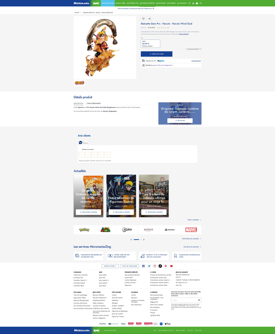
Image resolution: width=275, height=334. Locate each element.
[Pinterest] (166, 266)
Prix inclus (193, 49)
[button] (108, 3)
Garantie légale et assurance (166, 330)
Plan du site (198, 330)
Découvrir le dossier (89, 212)
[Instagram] (154, 266)
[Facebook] (143, 266)
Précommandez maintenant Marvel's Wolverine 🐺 (136, 8)
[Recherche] (200, 3)
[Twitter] (149, 266)
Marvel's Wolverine (182, 275)
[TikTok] (160, 266)
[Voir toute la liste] (189, 3)
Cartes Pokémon (130, 280)
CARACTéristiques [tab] (94, 103)
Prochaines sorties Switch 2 (160, 280)
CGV (155, 330)
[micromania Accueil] (86, 3)
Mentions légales (180, 330)
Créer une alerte (158, 54)
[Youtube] (171, 266)
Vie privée (190, 330)
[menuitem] (108, 3)
